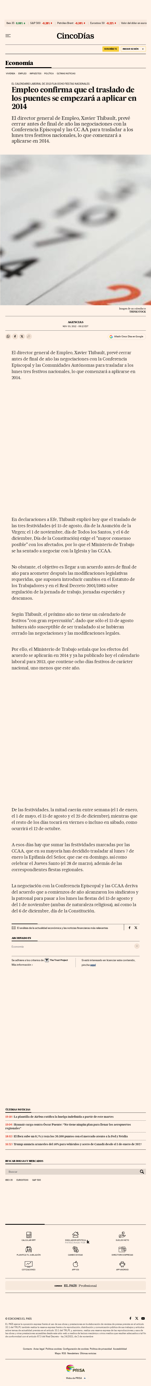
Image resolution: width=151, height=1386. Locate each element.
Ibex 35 (10, 23)
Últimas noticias (66, 73)
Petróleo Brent (65, 23)
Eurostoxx (22, 1180)
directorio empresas (122, 1255)
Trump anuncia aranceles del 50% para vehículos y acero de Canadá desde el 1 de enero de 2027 (78, 1144)
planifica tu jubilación (29, 1255)
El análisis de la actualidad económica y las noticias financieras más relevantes (62, 928)
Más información (21, 964)
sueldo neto (122, 1240)
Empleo (22, 73)
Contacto (27, 1349)
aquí (93, 964)
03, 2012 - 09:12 (75, 326)
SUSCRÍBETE (110, 49)
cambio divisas (75, 1255)
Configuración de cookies (76, 1349)
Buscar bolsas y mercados (24, 1161)
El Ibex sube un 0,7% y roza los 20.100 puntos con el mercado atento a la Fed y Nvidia (71, 1136)
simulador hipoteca (75, 1240)
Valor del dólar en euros (134, 23)
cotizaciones (28, 1270)
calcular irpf (29, 1240)
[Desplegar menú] (8, 35)
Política (49, 73)
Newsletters (73, 1353)
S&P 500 (35, 23)
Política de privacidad (101, 1349)
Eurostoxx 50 (97, 23)
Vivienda (10, 73)
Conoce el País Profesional (75, 1285)
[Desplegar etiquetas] (137, 946)
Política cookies (54, 1349)
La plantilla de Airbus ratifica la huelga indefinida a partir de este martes (64, 1116)
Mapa (58, 1353)
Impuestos (35, 73)
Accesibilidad (120, 1349)
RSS (64, 1353)
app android (122, 1270)
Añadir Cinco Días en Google (128, 336)
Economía (19, 63)
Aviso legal (38, 1349)
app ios (75, 1270)
